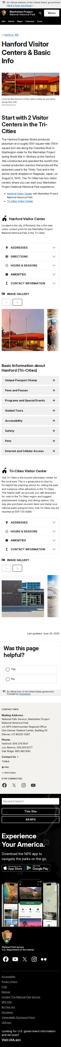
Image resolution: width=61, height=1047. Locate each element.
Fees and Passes (16, 390)
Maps (20, 21)
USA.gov (6, 1022)
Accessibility (14, 420)
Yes (13, 669)
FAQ (6, 767)
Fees (39, 21)
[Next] (17, 302)
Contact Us (9, 756)
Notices (6, 992)
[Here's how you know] (30, 4)
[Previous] (6, 302)
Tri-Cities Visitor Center (20, 201)
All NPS (31, 819)
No (13, 679)
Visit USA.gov (11, 1039)
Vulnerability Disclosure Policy (18, 1017)
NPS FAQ (7, 1002)
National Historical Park (22, 13)
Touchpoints (24, 693)
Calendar (29, 21)
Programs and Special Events (25, 400)
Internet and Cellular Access (24, 451)
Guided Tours (14, 410)
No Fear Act (8, 1007)
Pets (8, 441)
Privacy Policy (9, 981)
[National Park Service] (4, 13)
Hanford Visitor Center (19, 193)
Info (3, 21)
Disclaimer (7, 1012)
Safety (9, 430)
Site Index (10, 772)
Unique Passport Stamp (21, 380)
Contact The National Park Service (21, 997)
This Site (30, 811)
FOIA (4, 986)
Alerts (11, 21)
